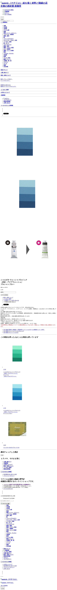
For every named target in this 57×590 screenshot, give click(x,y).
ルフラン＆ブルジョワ (18, 331)
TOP (4, 329)
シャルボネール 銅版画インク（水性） (35, 329)
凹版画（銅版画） (12, 329)
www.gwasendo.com (8, 488)
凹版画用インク (21, 329)
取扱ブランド (9, 331)
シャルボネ (15, 332)
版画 (7, 329)
